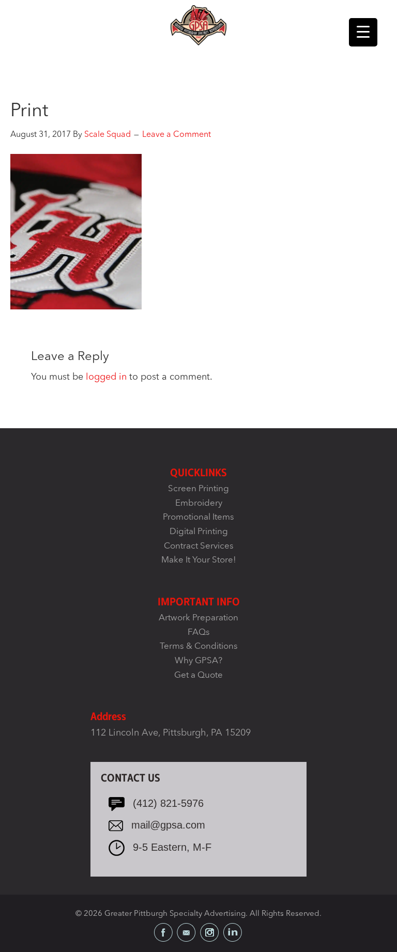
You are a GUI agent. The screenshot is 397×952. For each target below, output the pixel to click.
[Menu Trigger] (363, 32)
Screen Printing (198, 489)
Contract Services (199, 546)
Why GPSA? (198, 661)
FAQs (199, 632)
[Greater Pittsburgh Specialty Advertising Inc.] (198, 25)
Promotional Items (198, 517)
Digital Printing (199, 531)
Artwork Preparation (198, 618)
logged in (106, 377)
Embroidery (198, 503)
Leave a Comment (176, 135)
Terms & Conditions (199, 646)
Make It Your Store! (198, 560)
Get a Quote (198, 675)
